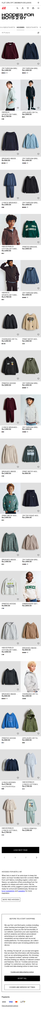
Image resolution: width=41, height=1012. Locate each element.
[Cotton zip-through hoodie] (10, 229)
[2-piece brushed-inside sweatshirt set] (10, 185)
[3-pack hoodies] (10, 764)
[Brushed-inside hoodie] (10, 141)
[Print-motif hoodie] (10, 498)
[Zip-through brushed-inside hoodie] (10, 50)
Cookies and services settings (22, 987)
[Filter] (38, 32)
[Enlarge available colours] (3, 119)
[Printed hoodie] (10, 365)
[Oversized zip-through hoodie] (10, 321)
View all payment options (10, 1006)
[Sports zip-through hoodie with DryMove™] (10, 95)
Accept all (22, 978)
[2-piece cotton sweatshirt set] (10, 811)
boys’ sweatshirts (8, 891)
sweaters (21, 891)
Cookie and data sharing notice (22, 972)
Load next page (21, 850)
